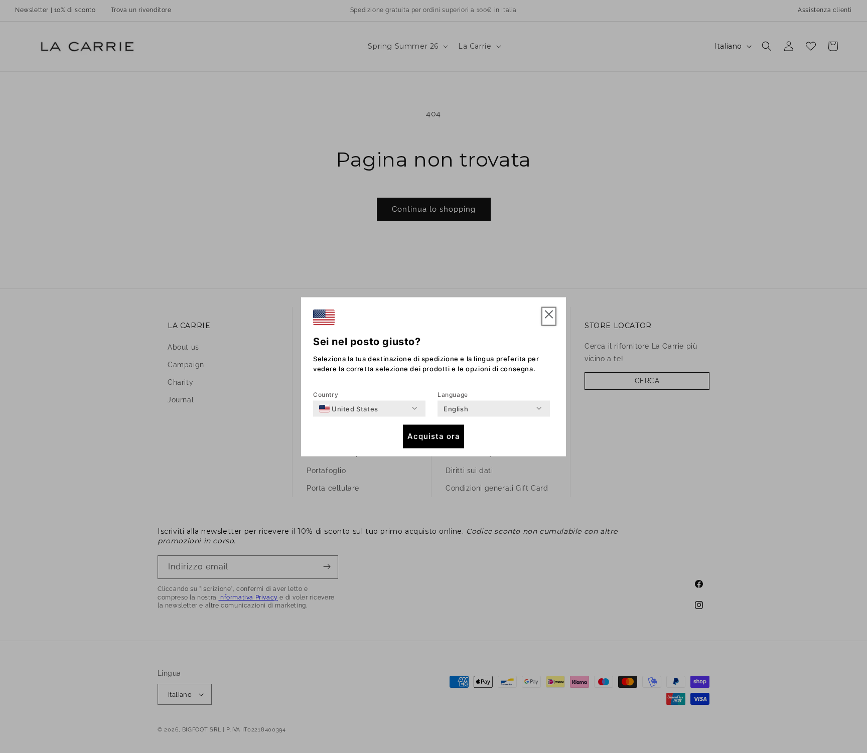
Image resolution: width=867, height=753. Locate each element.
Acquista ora (433, 436)
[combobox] (348, 408)
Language (453, 394)
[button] (549, 316)
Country (325, 394)
